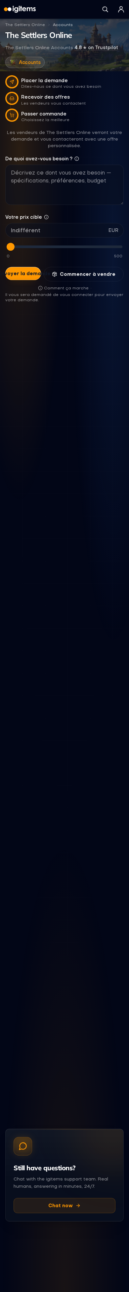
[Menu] (121, 9)
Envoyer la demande (23, 273)
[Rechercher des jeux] (105, 9)
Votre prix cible (23, 217)
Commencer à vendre (87, 274)
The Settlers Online (25, 25)
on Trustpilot (96, 47)
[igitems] (19, 9)
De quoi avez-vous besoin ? (38, 159)
